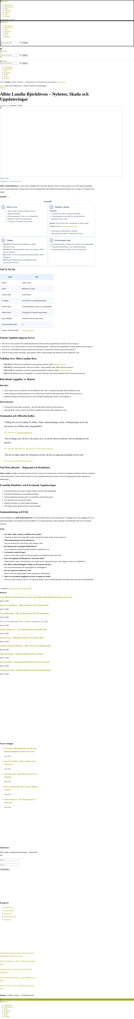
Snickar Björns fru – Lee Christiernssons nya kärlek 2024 (23, 629)
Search (25, 43)
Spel (6, 14)
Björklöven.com (59, 364)
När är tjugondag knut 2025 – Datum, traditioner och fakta (24, 621)
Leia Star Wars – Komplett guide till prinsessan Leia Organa (24, 662)
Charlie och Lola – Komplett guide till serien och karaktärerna (25, 670)
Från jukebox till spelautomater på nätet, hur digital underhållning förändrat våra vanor (36, 597)
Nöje (6, 8)
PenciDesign (61, 82)
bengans (7, 105)
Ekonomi (8, 10)
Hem (1, 86)
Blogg (3, 88)
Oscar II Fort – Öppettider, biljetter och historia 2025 (21, 637)
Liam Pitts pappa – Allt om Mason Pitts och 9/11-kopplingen (24, 613)
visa (7, 197)
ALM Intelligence (65, 370)
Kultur (7, 12)
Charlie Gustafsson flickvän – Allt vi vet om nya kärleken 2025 (25, 646)
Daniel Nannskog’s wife (69, 226)
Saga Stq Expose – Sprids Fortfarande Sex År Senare (21, 654)
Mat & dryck (9, 7)
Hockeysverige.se (28, 330)
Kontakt (7, 16)
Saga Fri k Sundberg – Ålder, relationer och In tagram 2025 (24, 605)
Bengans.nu (8, 5)
